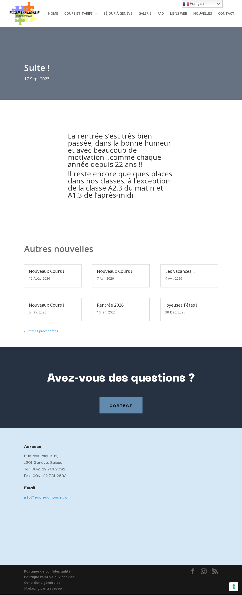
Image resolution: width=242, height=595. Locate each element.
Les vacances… (180, 271)
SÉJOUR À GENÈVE (118, 14)
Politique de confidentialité (47, 571)
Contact (121, 405)
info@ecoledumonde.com (47, 497)
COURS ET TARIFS (78, 14)
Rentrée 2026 (110, 305)
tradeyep (54, 588)
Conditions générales (42, 582)
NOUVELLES (202, 14)
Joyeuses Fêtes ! (181, 305)
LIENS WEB (178, 14)
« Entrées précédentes (41, 331)
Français (196, 3)
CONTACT (226, 14)
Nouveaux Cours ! (46, 271)
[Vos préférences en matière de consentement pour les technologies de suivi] (233, 586)
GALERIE (144, 14)
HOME (53, 14)
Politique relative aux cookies (49, 577)
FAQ (161, 14)
